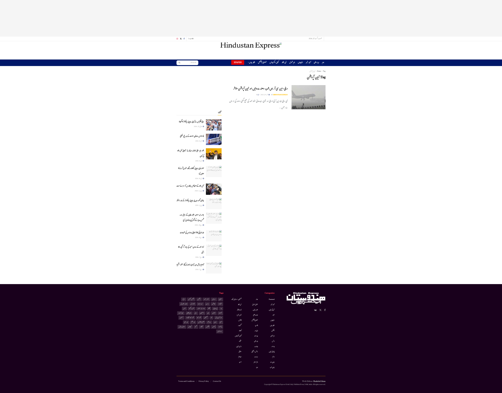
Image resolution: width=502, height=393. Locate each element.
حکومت (220, 313)
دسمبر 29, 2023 (264, 95)
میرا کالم (239, 357)
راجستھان (202, 313)
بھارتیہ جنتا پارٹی (184, 304)
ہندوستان (220, 331)
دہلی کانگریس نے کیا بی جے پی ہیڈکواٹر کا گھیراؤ (191, 122)
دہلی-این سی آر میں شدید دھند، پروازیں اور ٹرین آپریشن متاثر (260, 89)
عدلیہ (257, 367)
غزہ (211, 318)
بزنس (273, 341)
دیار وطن (316, 62)
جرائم (273, 357)
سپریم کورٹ (180, 313)
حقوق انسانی (255, 305)
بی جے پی (215, 309)
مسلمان (181, 318)
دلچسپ (256, 326)
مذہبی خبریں (238, 347)
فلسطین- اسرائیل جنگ (236, 299)
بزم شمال (292, 62)
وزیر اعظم (193, 322)
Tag (324, 71)
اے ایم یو (200, 304)
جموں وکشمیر (191, 309)
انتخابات (220, 304)
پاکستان (213, 327)
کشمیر (196, 327)
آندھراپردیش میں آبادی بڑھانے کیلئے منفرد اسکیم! (190, 265)
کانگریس (207, 327)
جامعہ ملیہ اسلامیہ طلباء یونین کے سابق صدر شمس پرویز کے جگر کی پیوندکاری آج (191, 217)
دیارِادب (256, 347)
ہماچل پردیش (182, 327)
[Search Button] (178, 62)
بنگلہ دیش (193, 304)
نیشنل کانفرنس (201, 322)
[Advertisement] (251, 18)
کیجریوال (190, 327)
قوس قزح (239, 315)
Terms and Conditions (186, 381)
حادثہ (257, 299)
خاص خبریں (255, 310)
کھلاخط (240, 331)
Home (319, 71)
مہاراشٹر (209, 322)
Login (190, 39)
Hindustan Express (280, 95)
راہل (196, 313)
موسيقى (240, 352)
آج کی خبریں (272, 310)
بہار (221, 309)
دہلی (208, 313)
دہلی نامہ (256, 331)
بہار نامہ (273, 347)
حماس (184, 309)
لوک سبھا (199, 318)
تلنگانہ (209, 309)
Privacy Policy (204, 381)
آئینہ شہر (308, 62)
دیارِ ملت (256, 336)
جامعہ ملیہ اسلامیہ (201, 309)
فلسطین (205, 318)
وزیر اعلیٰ (186, 322)
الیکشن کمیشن (191, 299)
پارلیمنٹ (220, 327)
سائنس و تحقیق (255, 352)
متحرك (240, 341)
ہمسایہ (240, 362)
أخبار (273, 315)
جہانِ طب (272, 367)
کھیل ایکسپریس (274, 62)
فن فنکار (284, 62)
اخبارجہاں (300, 62)
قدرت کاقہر (239, 310)
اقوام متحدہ (206, 299)
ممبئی (221, 322)
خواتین (213, 313)
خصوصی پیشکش (262, 62)
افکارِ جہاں (252, 62)
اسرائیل (214, 299)
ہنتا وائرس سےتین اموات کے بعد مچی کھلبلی (192, 136)
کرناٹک (201, 327)
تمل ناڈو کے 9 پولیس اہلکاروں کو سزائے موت (190, 186)
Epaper (238, 62)
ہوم (323, 62)
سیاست (256, 357)
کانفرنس (239, 320)
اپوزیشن (213, 304)
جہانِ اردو (272, 362)
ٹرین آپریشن (312, 71)
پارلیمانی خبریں (272, 352)
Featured (272, 299)
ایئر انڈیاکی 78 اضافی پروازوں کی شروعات (192, 233)
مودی (215, 322)
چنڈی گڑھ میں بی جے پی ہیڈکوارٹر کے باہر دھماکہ (190, 200)
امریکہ (183, 299)
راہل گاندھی (189, 313)
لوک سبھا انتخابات (190, 318)
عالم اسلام (256, 362)
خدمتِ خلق (255, 315)
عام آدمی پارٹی (218, 318)
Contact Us (217, 381)
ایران (207, 304)
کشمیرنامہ (239, 326)
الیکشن (273, 331)
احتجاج (220, 299)
